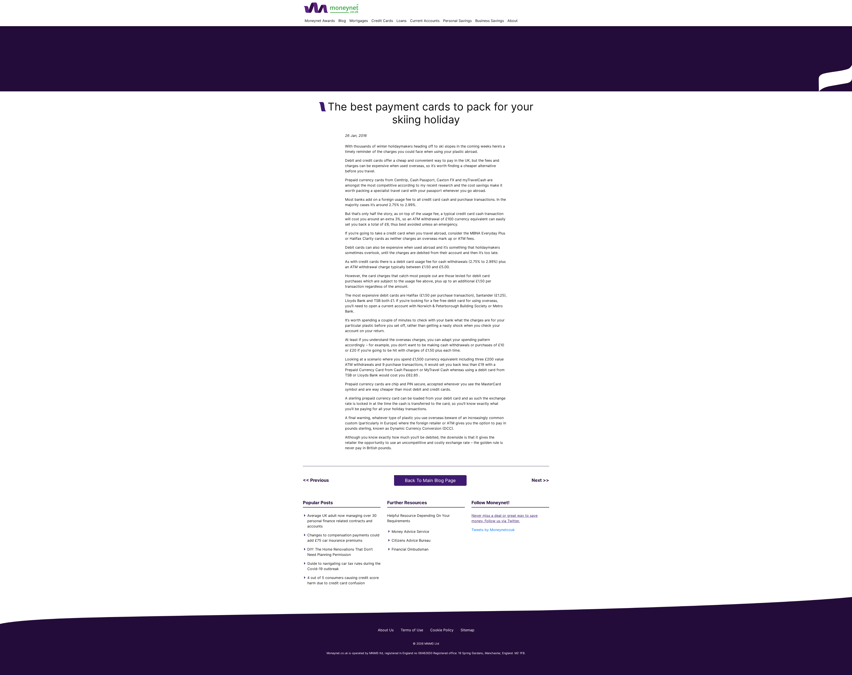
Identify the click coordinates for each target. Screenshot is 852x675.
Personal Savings (457, 20)
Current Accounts (425, 20)
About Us (386, 630)
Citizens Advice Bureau (411, 540)
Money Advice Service (410, 531)
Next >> (540, 480)
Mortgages (358, 20)
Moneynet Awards (320, 20)
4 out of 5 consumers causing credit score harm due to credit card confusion (343, 580)
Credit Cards (382, 20)
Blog (342, 20)
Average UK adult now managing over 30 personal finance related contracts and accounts (342, 520)
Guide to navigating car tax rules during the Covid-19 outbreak (344, 566)
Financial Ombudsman (410, 549)
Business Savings (489, 20)
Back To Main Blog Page (430, 480)
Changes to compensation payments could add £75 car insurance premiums (343, 538)
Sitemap (467, 630)
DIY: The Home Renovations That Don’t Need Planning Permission (340, 552)
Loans (401, 20)
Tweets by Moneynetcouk (493, 529)
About (512, 20)
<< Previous (316, 480)
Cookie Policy (442, 630)
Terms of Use (412, 630)
